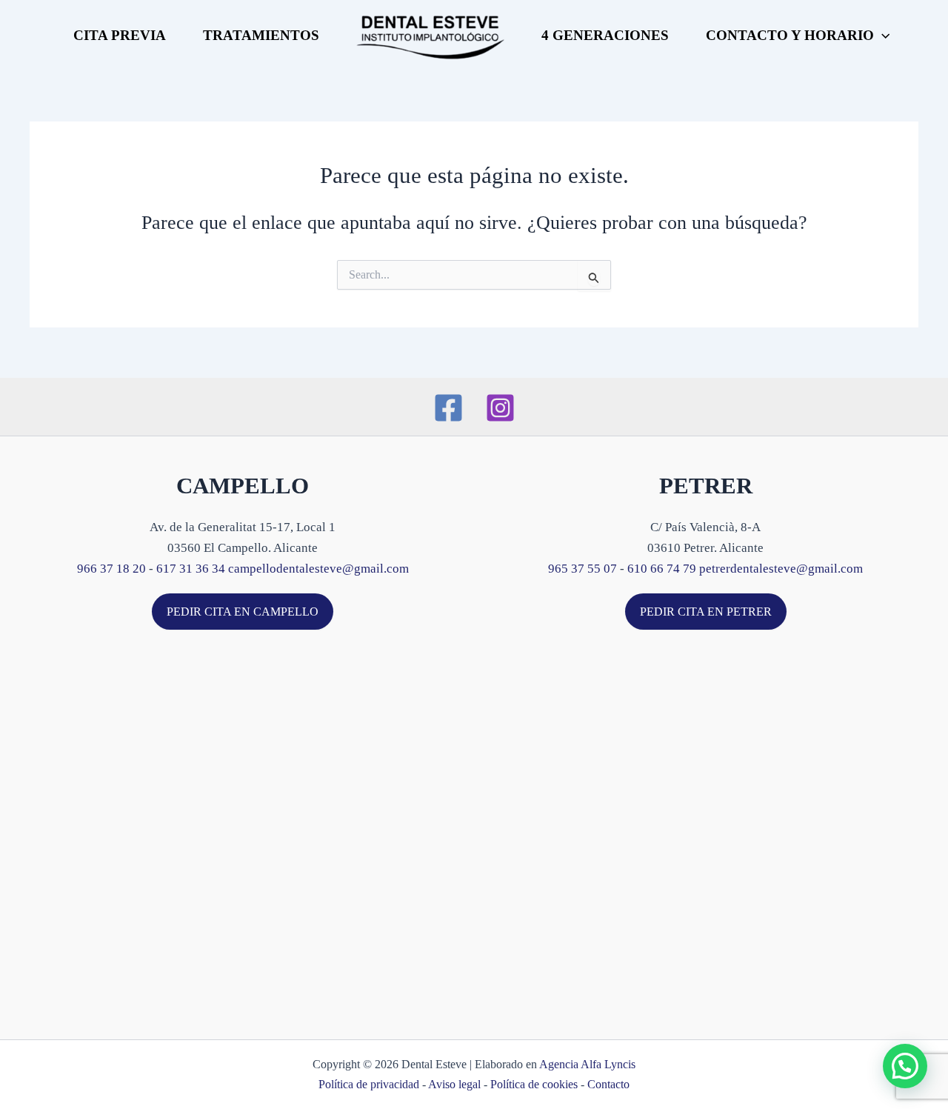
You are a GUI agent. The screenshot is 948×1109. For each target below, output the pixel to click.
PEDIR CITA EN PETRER (706, 611)
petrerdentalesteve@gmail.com (781, 569)
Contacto (608, 1084)
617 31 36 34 (190, 569)
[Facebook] (448, 408)
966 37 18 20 (111, 569)
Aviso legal (454, 1084)
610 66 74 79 (661, 569)
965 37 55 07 (582, 569)
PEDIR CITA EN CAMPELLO (242, 611)
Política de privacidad (368, 1084)
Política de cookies (534, 1084)
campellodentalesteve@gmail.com (318, 569)
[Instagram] (500, 408)
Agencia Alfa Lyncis (587, 1064)
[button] (881, 35)
